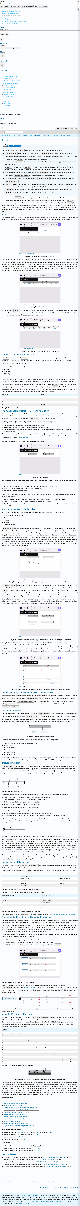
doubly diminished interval (11, 704)
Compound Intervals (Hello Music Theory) (16, 1112)
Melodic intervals (11, 153)
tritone (5, 590)
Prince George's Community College (41, 135)
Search (4, 132)
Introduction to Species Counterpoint (64, 914)
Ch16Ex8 (21, 636)
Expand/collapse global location (77, 135)
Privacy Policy (33, 1201)
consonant (23, 865)
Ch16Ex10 (21, 686)
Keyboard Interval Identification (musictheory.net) (19, 1126)
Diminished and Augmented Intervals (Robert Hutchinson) (21, 1110)
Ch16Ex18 (21, 979)
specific (27, 167)
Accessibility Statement (58, 1201)
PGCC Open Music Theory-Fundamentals (66, 135)
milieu (69, 203)
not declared (20, 1182)
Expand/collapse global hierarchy (3, 135)
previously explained (30, 987)
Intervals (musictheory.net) (16, 1101)
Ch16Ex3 (21, 348)
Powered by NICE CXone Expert (29, 1195)
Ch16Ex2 (21, 304)
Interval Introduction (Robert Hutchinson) (16, 1103)
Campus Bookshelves (21, 135)
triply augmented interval (25, 701)
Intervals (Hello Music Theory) (13, 1105)
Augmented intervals (41, 172)
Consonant (9, 189)
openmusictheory (29, 253)
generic (20, 162)
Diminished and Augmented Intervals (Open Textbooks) (21, 1107)
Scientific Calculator (10, 90)
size (39, 156)
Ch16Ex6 (21, 579)
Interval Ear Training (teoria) (12, 1121)
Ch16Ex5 (21, 474)
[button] (7, 103)
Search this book (4, 29)
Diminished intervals (21, 175)
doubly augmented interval (35, 698)
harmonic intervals (47, 153)
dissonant (9, 192)
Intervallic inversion (12, 184)
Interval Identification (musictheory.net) (16, 1123)
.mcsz (38, 1146)
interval (21, 150)
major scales (34, 418)
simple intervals (43, 178)
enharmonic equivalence (40, 1017)
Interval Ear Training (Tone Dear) (14, 1119)
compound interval (11, 181)
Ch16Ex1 (21, 253)
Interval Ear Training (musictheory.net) (15, 1117)
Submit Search (4, 34)
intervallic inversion (9, 987)
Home (9, 135)
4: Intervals (4, 1182)
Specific (6, 1101)
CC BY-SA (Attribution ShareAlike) (56, 1157)
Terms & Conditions (45, 1201)
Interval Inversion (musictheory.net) (14, 1114)
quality (9, 167)
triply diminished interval (10, 707)
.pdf (18, 1132)
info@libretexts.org (23, 1203)
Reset (2, 45)
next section (25, 438)
